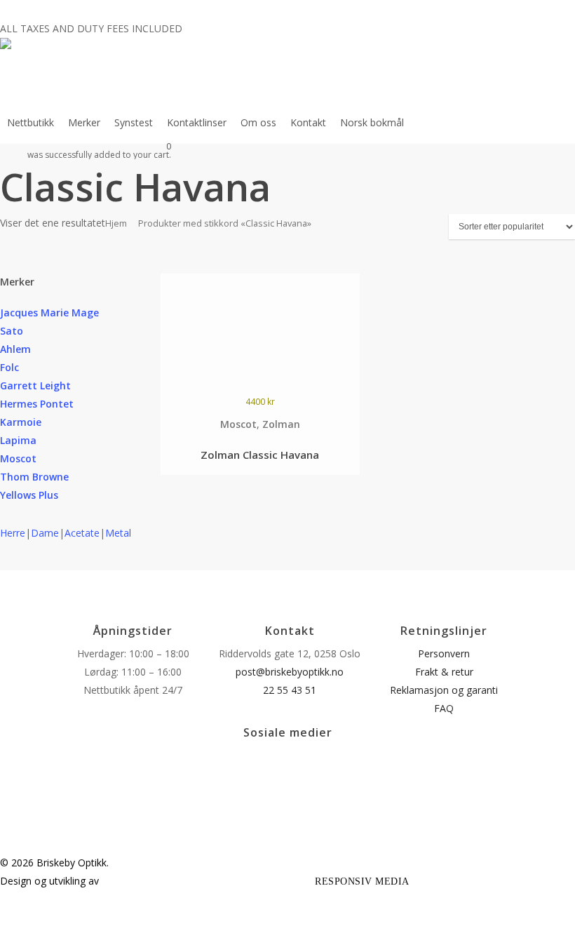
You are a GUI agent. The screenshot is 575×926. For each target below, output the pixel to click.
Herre (12, 532)
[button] (287, 917)
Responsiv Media (362, 881)
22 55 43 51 (289, 690)
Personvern (444, 653)
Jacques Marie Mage (49, 312)
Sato (11, 330)
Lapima (18, 440)
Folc (9, 367)
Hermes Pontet (37, 403)
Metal (118, 532)
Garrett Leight (35, 385)
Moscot (18, 458)
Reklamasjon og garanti (444, 690)
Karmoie (20, 422)
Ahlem (15, 349)
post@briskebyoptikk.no (290, 671)
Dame (45, 532)
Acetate (82, 532)
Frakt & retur (444, 671)
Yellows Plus (29, 495)
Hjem (116, 223)
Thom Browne (34, 476)
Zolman (281, 424)
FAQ (444, 708)
